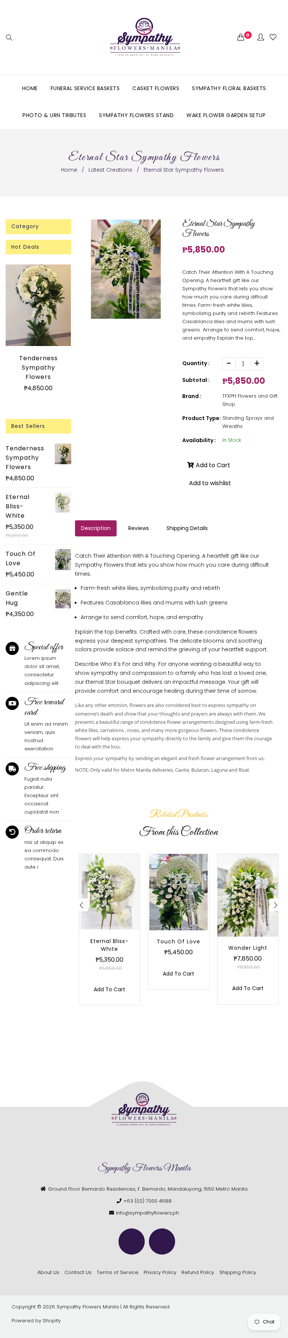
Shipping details (187, 528)
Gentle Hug (17, 598)
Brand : (191, 396)
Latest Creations (110, 170)
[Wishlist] (273, 37)
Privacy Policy (160, 1272)
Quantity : (196, 363)
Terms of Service (117, 1272)
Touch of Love (21, 558)
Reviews (138, 528)
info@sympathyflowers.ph (147, 1212)
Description (96, 528)
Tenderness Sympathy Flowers (38, 367)
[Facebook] (131, 1241)
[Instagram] (162, 1241)
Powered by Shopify (36, 1320)
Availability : (199, 440)
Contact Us (78, 1272)
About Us (48, 1272)
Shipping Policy (237, 1272)
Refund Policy (198, 1272)
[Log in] (260, 37)
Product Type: (201, 418)
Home (69, 170)
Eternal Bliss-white (18, 506)
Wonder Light (247, 948)
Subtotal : (196, 380)
